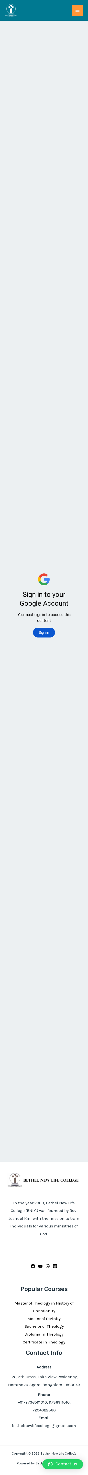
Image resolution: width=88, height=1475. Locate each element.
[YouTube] (40, 1266)
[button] (62, 1464)
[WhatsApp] (47, 1266)
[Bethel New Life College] (11, 10)
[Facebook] (33, 1266)
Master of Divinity (44, 1318)
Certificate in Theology (44, 1342)
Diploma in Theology (44, 1334)
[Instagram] (55, 1266)
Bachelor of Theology (44, 1326)
